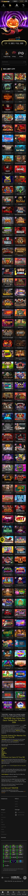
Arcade (2, 829)
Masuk (15, 1)
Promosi (16, 801)
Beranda (2, 894)
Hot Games (3, 812)
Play (18, 39)
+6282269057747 (20, 812)
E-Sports (2, 831)
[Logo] (5, 1)
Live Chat (19, 894)
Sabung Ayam (4, 834)
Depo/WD (13, 894)
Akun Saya (24, 894)
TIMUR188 (8, 765)
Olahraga (3, 824)
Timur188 (21, 725)
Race (2, 819)
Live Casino (3, 817)
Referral (16, 806)
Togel (2, 822)
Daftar (21, 1)
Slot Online (17, 726)
